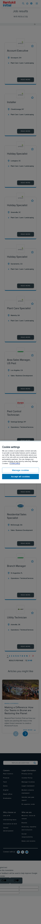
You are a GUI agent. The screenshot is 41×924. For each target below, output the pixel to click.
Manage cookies (20, 470)
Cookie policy (15, 463)
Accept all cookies (20, 477)
